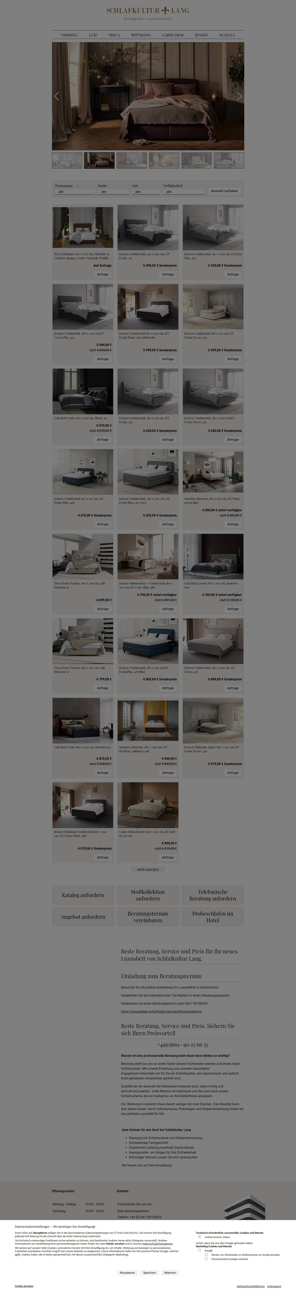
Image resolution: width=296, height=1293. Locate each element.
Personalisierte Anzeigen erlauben (229, 1259)
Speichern (149, 1272)
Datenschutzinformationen (157, 1243)
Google (209, 1250)
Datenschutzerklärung (251, 1286)
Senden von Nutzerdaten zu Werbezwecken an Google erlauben (245, 1255)
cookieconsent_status (217, 1237)
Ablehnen (170, 1272)
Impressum (274, 1286)
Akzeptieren (127, 1272)
